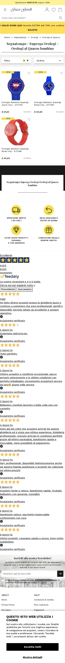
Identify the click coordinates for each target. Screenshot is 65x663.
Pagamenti (39, 610)
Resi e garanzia (41, 605)
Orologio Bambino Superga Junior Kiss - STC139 (15, 103)
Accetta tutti (32, 646)
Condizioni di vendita (44, 600)
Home (7, 37)
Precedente (8, 289)
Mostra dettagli (32, 657)
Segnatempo (20, 37)
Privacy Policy (19, 580)
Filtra (14, 60)
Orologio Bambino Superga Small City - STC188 (15, 150)
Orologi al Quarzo (51, 37)
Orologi (34, 37)
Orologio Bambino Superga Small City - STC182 (47, 103)
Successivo (24, 289)
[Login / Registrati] (47, 9)
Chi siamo (6, 610)
